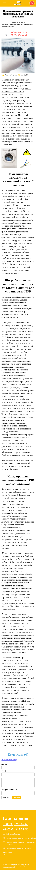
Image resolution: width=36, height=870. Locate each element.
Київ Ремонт (18, 3)
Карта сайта (7, 852)
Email (4, 771)
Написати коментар (9, 760)
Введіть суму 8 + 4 (9, 790)
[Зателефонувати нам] (32, 3)
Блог (5, 854)
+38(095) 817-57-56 (18, 35)
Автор (4, 764)
